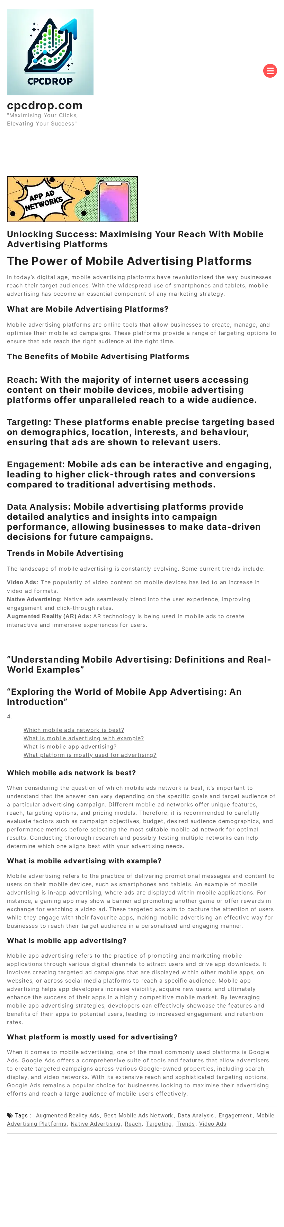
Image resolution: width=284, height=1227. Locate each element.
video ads (212, 1124)
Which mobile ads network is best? (74, 729)
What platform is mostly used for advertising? (90, 754)
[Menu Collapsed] (270, 71)
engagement (235, 1115)
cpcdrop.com (45, 105)
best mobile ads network (138, 1115)
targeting (159, 1124)
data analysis (196, 1115)
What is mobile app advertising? (70, 746)
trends (185, 1124)
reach (133, 1124)
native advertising (95, 1124)
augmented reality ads (67, 1115)
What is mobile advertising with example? (84, 738)
